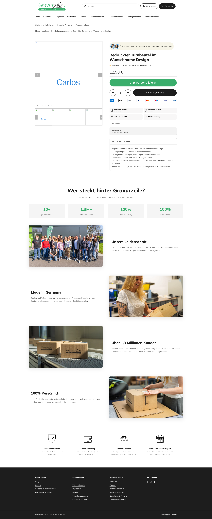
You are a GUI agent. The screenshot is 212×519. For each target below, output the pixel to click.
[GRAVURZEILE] (51, 6)
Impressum (76, 489)
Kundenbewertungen (118, 499)
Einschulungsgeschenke (60, 31)
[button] (167, 6)
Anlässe (45, 31)
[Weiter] (100, 75)
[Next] (101, 117)
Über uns (113, 482)
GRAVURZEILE (59, 515)
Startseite (38, 25)
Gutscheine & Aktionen (119, 496)
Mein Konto (150, 6)
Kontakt (38, 485)
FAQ (37, 482)
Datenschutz (77, 492)
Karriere (113, 485)
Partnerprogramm (117, 489)
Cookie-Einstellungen (80, 499)
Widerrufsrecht (78, 485)
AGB (74, 482)
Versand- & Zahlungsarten (45, 489)
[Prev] (36, 117)
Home (37, 31)
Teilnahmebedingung (80, 496)
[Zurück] (37, 75)
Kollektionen (49, 25)
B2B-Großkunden (117, 492)
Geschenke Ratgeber (43, 492)
